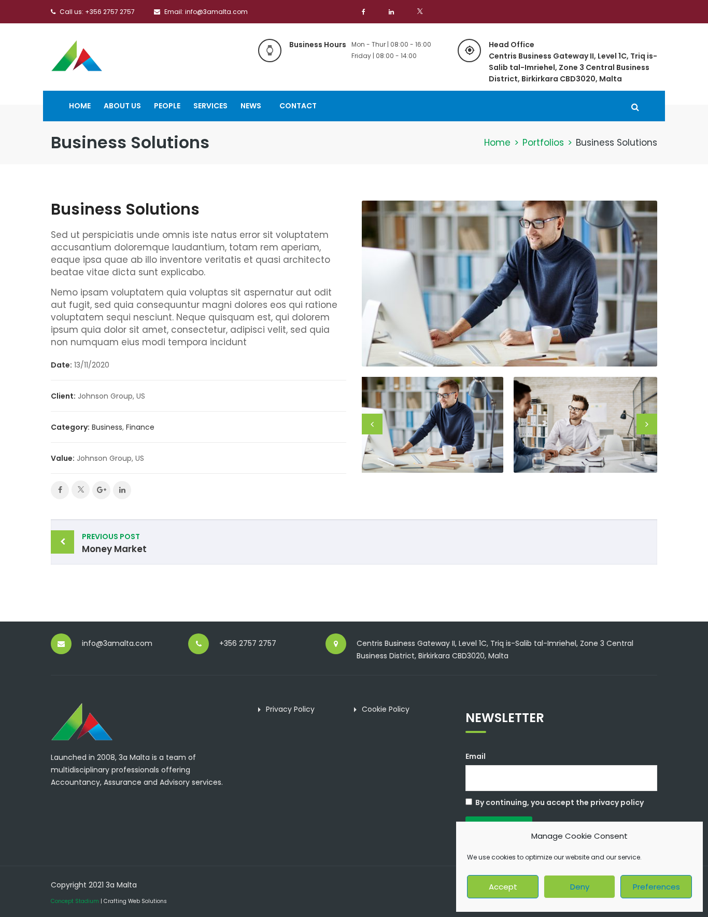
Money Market (114, 543)
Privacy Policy (290, 709)
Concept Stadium (75, 901)
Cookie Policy (385, 709)
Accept (503, 886)
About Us (122, 106)
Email (475, 756)
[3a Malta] (77, 54)
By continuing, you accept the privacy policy (559, 802)
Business (107, 427)
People (167, 106)
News (250, 106)
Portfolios (543, 142)
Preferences (656, 886)
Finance (140, 427)
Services (210, 106)
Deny (579, 886)
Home (80, 106)
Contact (298, 106)
